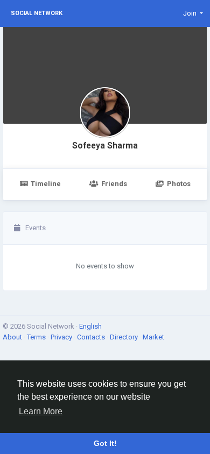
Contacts (92, 337)
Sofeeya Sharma (105, 146)
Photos (179, 184)
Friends (114, 184)
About (13, 337)
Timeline (46, 184)
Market (153, 337)
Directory (124, 337)
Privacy (62, 337)
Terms (37, 337)
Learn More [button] (40, 411)
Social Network (36, 13)
